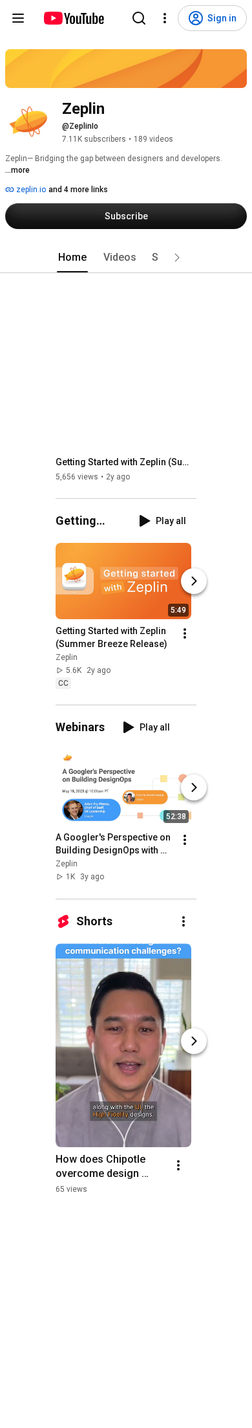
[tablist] (126, 257)
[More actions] (185, 633)
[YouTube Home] (73, 18)
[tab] (72, 257)
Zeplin (67, 657)
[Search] (139, 18)
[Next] (194, 581)
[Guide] (18, 18)
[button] (177, 257)
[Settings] (165, 18)
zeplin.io (30, 189)
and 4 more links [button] (78, 189)
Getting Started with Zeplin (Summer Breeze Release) (126, 462)
